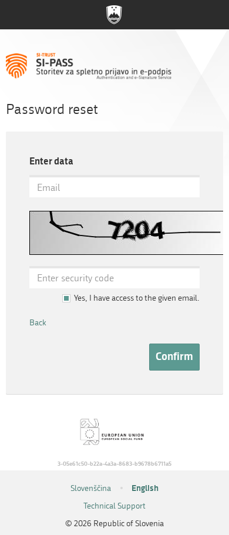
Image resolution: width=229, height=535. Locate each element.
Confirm (174, 356)
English (145, 488)
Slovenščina (90, 488)
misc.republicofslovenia (114, 14)
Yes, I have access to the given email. (137, 298)
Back (37, 323)
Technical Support (114, 506)
